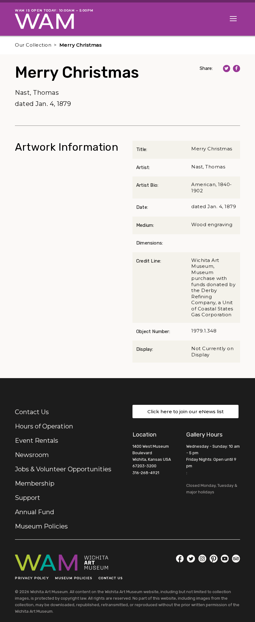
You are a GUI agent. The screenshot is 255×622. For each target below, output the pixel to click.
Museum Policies (41, 526)
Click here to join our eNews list (185, 411)
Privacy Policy (32, 578)
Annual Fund (34, 512)
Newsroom (32, 455)
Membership (34, 483)
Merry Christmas (80, 45)
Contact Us (32, 412)
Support (27, 497)
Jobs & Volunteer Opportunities (63, 469)
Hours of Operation (44, 426)
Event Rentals (36, 440)
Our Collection (33, 45)
